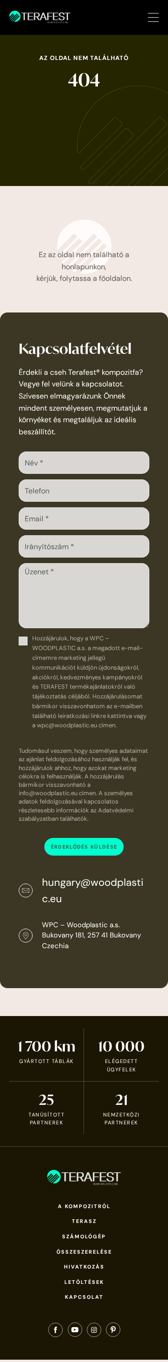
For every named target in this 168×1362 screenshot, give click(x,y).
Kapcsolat (84, 1297)
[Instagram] (94, 1331)
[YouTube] (75, 1331)
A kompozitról (84, 1206)
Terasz (84, 1221)
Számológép (84, 1236)
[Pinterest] (113, 1331)
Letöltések (84, 1282)
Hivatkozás (84, 1266)
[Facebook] (55, 1331)
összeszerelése (84, 1252)
